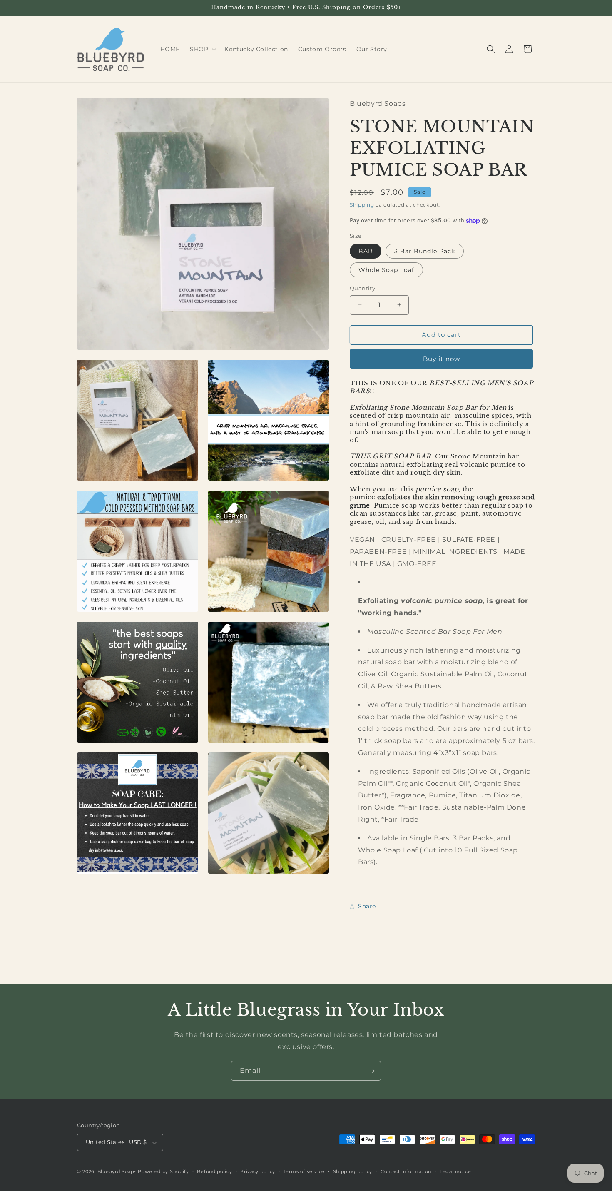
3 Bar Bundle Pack (424, 251)
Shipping (362, 205)
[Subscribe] (371, 1071)
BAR (365, 251)
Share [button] (367, 906)
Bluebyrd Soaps (117, 1172)
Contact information (406, 1171)
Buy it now (441, 359)
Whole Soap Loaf (386, 270)
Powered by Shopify (163, 1172)
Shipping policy (353, 1171)
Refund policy (214, 1171)
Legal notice (455, 1171)
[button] (202, 49)
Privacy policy (257, 1171)
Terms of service (304, 1171)
